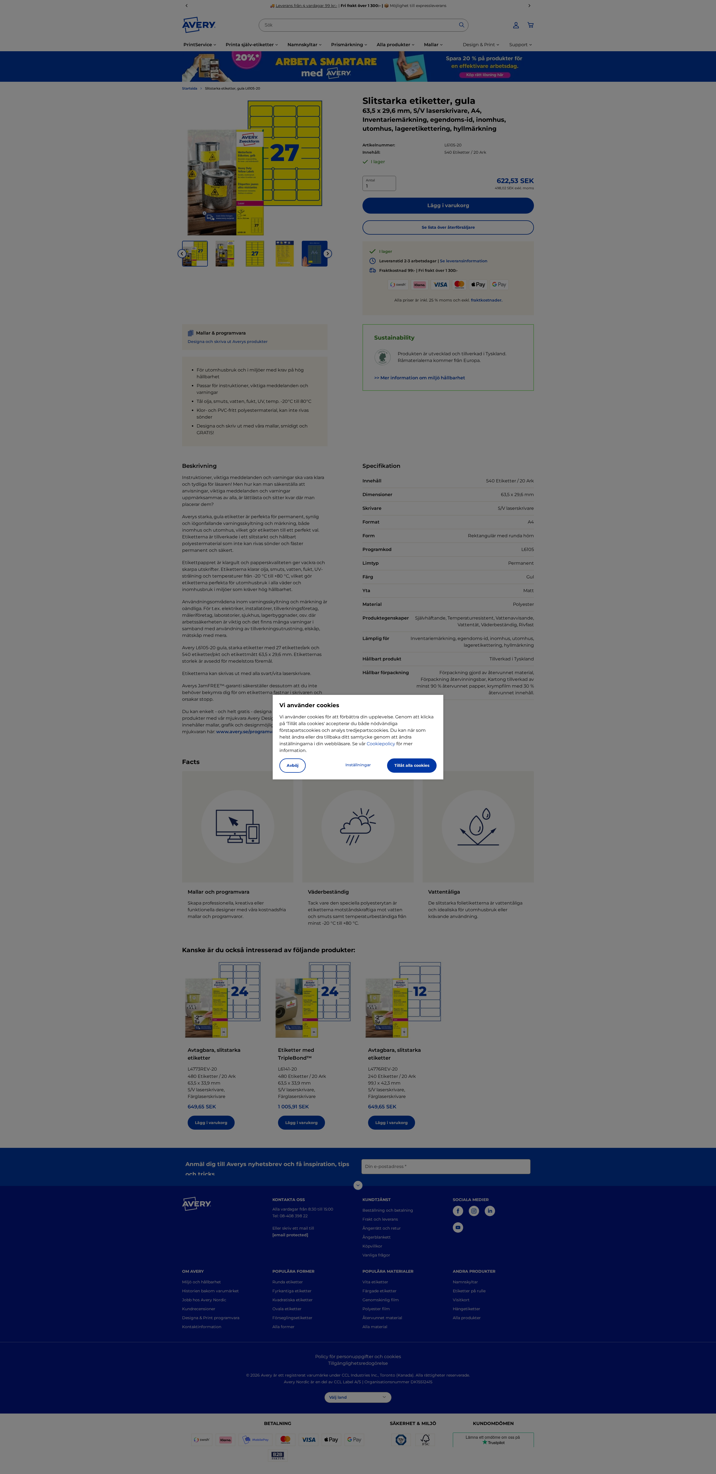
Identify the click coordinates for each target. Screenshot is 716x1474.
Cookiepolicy (381, 743)
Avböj (292, 765)
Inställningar (358, 764)
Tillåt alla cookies (411, 765)
